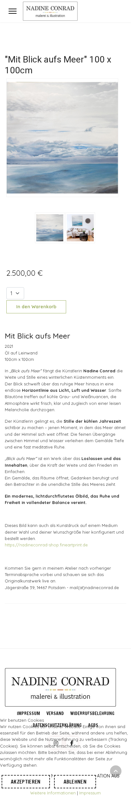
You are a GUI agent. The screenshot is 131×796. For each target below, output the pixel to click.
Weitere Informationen (53, 792)
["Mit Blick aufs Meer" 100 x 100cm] (62, 137)
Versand (55, 713)
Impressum (28, 713)
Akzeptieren (26, 781)
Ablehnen (75, 781)
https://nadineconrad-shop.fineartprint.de (46, 544)
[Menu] (13, 11)
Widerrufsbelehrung (92, 713)
